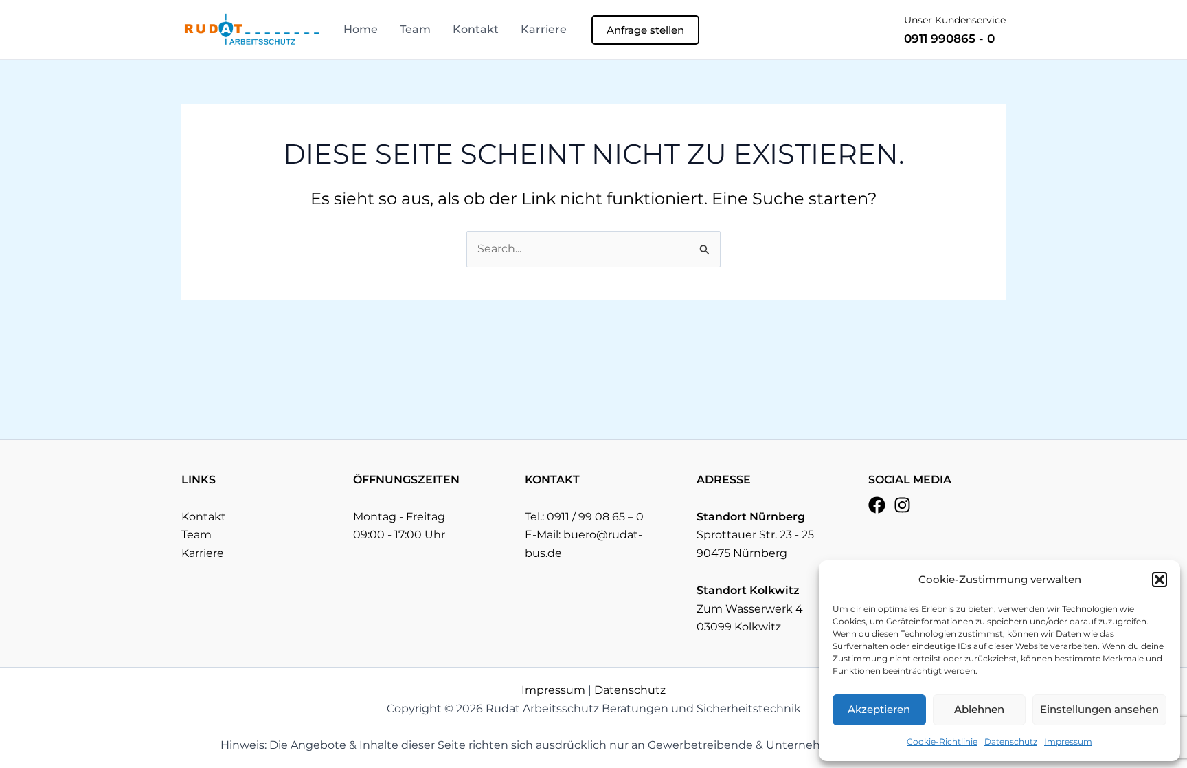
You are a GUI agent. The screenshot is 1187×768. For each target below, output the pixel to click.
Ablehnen (979, 709)
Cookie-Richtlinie (942, 741)
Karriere (544, 29)
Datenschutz (1010, 741)
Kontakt (476, 29)
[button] (1159, 579)
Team (415, 29)
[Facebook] (876, 505)
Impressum (1068, 741)
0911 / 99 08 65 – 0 (595, 516)
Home (360, 29)
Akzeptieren (879, 709)
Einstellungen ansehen (1099, 709)
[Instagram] (902, 505)
